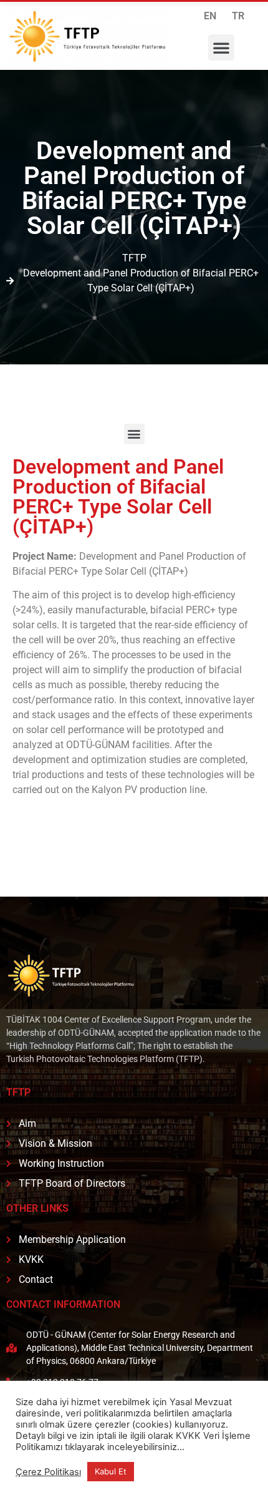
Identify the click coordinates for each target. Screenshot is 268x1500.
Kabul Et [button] (111, 1471)
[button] (221, 47)
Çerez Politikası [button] (48, 1472)
